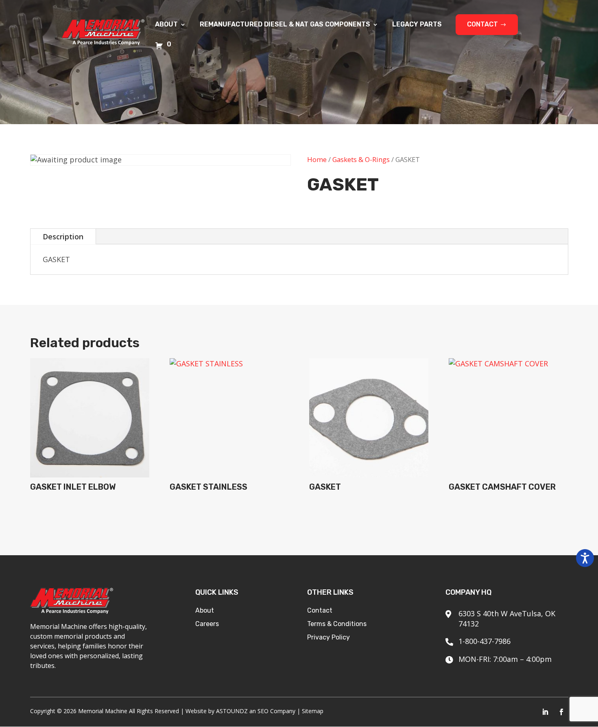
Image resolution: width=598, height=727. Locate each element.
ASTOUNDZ (232, 711)
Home (317, 159)
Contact (482, 24)
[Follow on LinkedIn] (545, 711)
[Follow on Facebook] (561, 711)
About (166, 25)
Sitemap (312, 711)
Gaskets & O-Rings (361, 159)
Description (63, 236)
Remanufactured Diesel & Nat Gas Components (285, 25)
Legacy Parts (417, 25)
